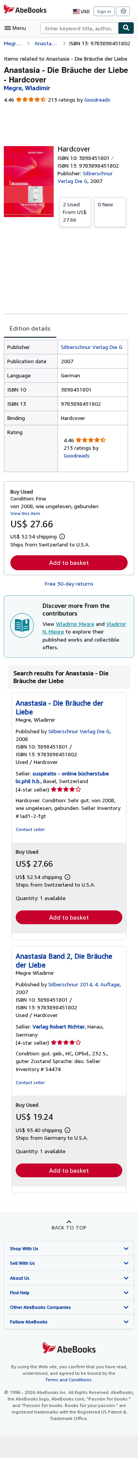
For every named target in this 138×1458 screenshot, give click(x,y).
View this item (25, 513)
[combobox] (79, 28)
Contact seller (30, 829)
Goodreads (97, 99)
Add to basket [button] (69, 562)
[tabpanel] (66, 406)
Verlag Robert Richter (59, 1026)
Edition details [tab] (30, 328)
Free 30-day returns (69, 583)
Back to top (69, 1227)
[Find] (126, 28)
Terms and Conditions (68, 1379)
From (75, 212)
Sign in (104, 11)
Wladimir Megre (75, 623)
